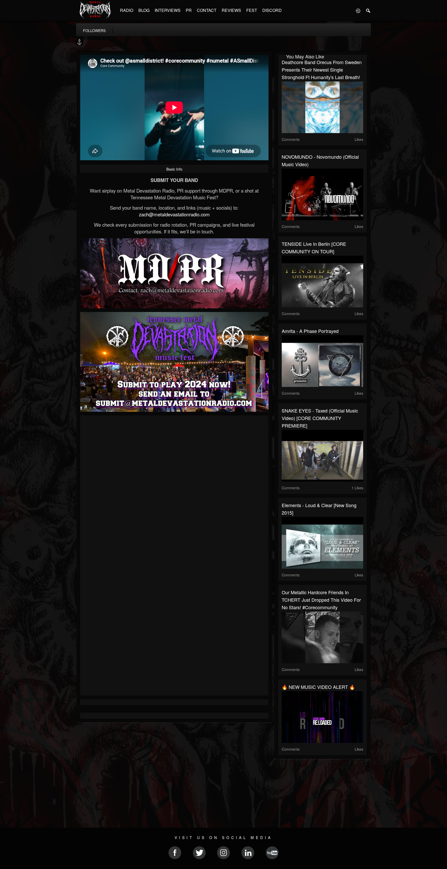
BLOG (144, 10)
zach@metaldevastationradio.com (174, 214)
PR (189, 10)
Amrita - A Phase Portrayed (310, 330)
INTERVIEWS (168, 10)
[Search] (368, 10)
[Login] (358, 10)
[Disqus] (174, 488)
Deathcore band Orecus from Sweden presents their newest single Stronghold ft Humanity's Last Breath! (322, 69)
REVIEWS (231, 10)
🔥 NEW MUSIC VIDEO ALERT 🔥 (318, 686)
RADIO (126, 10)
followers (94, 30)
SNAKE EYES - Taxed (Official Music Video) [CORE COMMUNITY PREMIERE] (320, 418)
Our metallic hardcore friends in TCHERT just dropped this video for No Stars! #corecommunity (321, 600)
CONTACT (207, 10)
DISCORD (272, 10)
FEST (251, 10)
